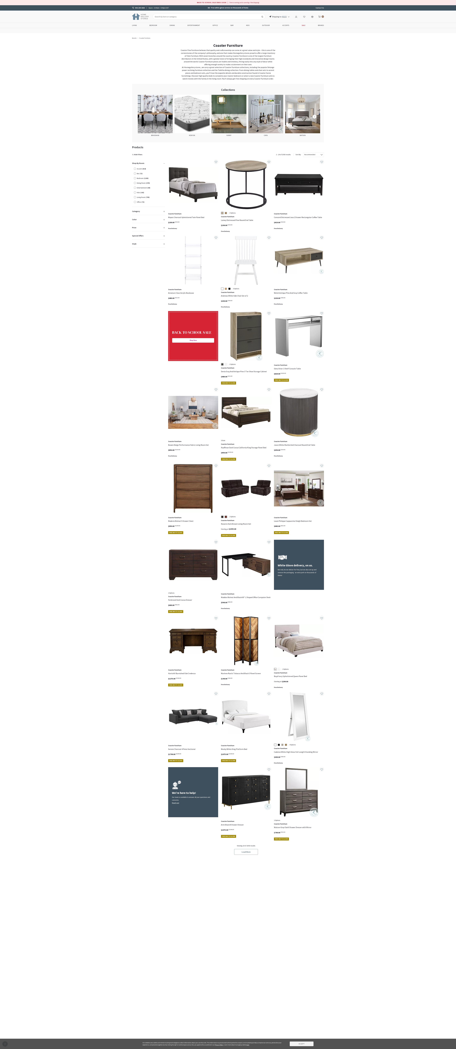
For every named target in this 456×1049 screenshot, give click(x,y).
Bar (232, 25)
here (247, 1045)
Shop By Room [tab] (138, 163)
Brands (321, 25)
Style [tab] (134, 244)
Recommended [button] (309, 154)
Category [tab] (136, 211)
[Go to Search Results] (262, 17)
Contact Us (320, 8)
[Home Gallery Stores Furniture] (140, 16)
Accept (302, 1044)
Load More (246, 852)
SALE (303, 25)
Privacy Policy (219, 1045)
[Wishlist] (304, 16)
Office (215, 25)
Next (314, 117)
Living (134, 25)
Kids (247, 25)
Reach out (175, 803)
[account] (296, 16)
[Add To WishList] (216, 162)
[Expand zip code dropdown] (288, 16)
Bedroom (153, 25)
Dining (172, 25)
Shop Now (193, 340)
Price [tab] (134, 227)
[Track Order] (312, 16)
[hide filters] (137, 154)
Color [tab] (134, 219)
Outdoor (266, 25)
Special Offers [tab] (137, 236)
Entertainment (194, 25)
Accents (285, 25)
